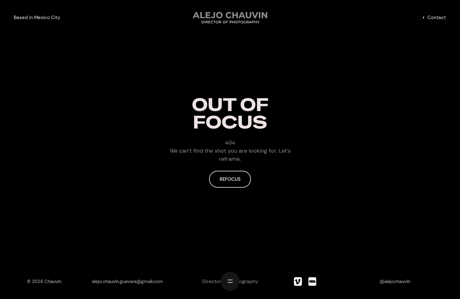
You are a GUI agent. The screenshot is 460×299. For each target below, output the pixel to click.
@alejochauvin (395, 281)
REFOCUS (230, 179)
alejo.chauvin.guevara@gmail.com (127, 281)
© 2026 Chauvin (44, 281)
